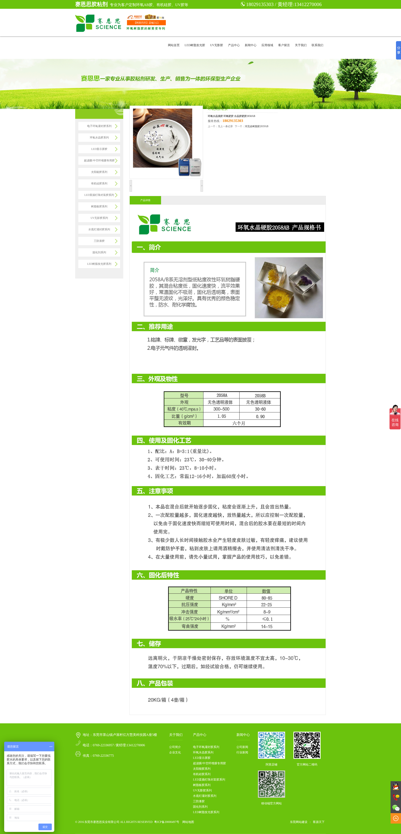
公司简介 (175, 747)
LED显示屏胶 (99, 149)
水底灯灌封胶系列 (99, 229)
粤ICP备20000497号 (166, 822)
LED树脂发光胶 (195, 45)
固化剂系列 (99, 252)
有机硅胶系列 (99, 183)
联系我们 (317, 45)
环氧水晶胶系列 (99, 137)
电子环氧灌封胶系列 (99, 126)
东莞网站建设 (298, 822)
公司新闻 (242, 747)
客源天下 (319, 822)
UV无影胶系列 (99, 217)
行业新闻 (242, 752)
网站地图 (188, 822)
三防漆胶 (99, 240)
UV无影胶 (216, 45)
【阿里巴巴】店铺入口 (146, 22)
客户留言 (284, 45)
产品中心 (234, 45)
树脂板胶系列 (99, 206)
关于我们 (301, 45)
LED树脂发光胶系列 (99, 263)
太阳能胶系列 (99, 172)
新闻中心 (250, 45)
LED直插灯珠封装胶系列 (99, 194)
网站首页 (174, 45)
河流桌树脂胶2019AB (256, 126)
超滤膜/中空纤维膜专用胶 (99, 160)
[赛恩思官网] (98, 22)
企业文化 (175, 752)
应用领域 (267, 45)
